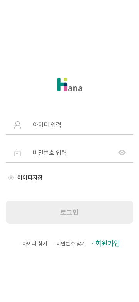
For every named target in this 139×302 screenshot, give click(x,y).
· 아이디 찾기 (33, 243)
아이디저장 (29, 177)
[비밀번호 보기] (122, 152)
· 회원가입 (106, 243)
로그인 (69, 212)
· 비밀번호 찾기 (69, 243)
